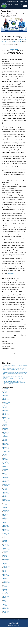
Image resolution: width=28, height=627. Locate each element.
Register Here (14, 49)
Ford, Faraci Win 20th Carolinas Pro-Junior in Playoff (12, 381)
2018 (6, 512)
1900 (5, 612)
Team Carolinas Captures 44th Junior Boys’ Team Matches (14, 370)
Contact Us (17, 622)
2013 (6, 594)
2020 (6, 480)
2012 (6, 611)
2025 (6, 399)
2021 (6, 463)
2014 (6, 578)
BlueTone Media (17, 625)
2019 (6, 496)
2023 (6, 431)
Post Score (16, 1)
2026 (5, 388)
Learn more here (11, 273)
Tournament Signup (23, 1)
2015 (6, 562)
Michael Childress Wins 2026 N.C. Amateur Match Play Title (14, 369)
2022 (6, 447)
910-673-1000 (11, 622)
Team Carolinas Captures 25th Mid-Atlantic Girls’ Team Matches (15, 372)
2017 (6, 529)
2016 (6, 545)
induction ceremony (17, 41)
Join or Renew (10, 1)
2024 (6, 414)
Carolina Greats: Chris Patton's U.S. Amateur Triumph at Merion (14, 368)
